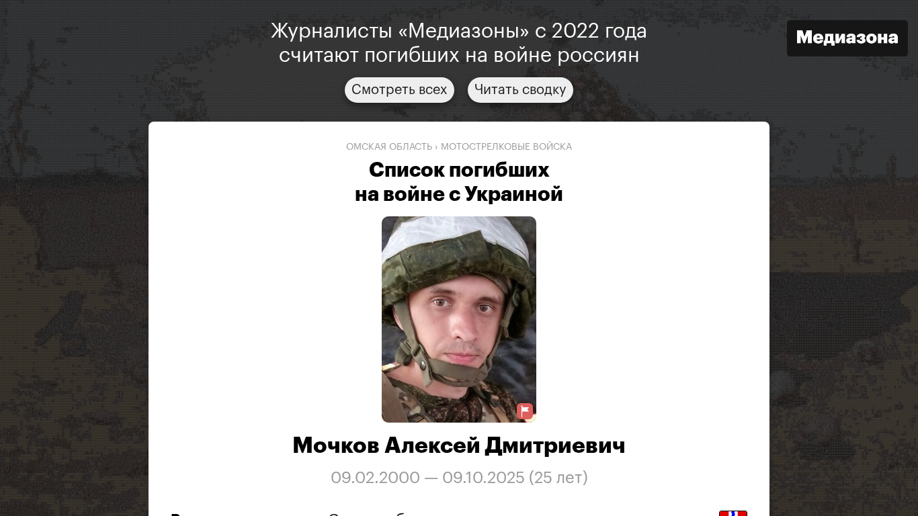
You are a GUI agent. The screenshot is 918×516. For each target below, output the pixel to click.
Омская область (389, 147)
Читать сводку (520, 90)
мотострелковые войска (506, 147)
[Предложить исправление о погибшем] (524, 411)
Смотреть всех (399, 90)
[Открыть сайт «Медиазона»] (847, 40)
